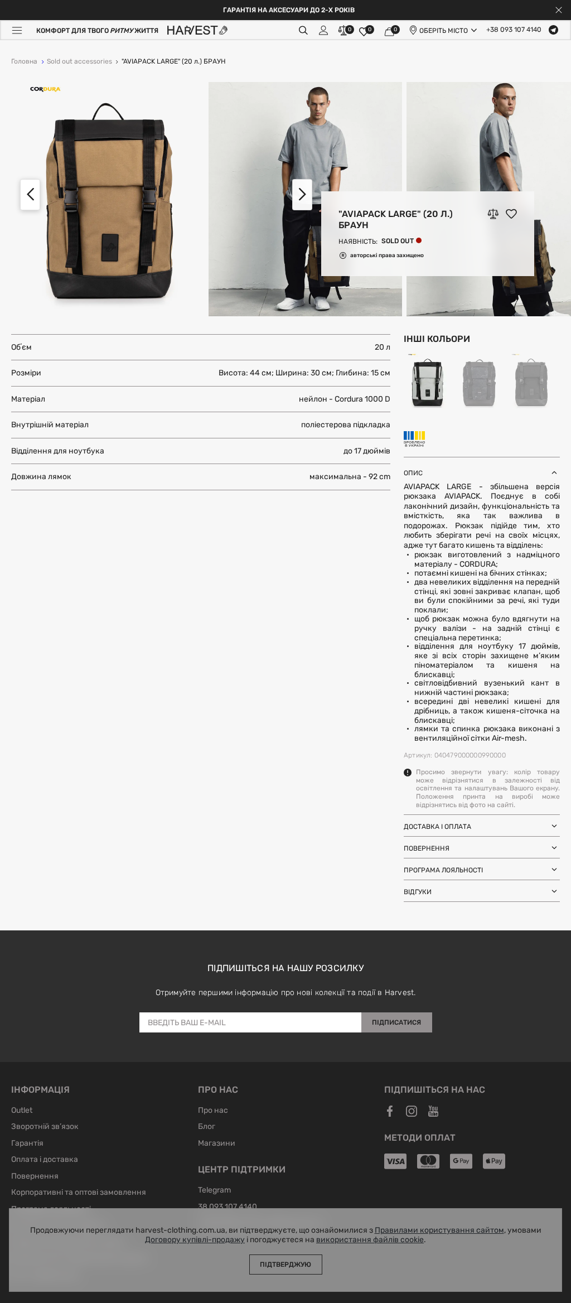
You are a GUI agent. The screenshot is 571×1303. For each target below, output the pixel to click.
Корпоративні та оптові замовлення (78, 1193)
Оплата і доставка (44, 1160)
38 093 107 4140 (227, 1208)
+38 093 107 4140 (513, 30)
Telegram (214, 1191)
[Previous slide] (30, 194)
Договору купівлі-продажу (195, 1240)
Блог (206, 1127)
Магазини (216, 1144)
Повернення (35, 1177)
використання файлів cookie (370, 1240)
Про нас (213, 1111)
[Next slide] (302, 194)
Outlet (21, 1111)
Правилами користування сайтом (439, 1230)
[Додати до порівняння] (493, 213)
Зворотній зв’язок (45, 1127)
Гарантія (27, 1144)
